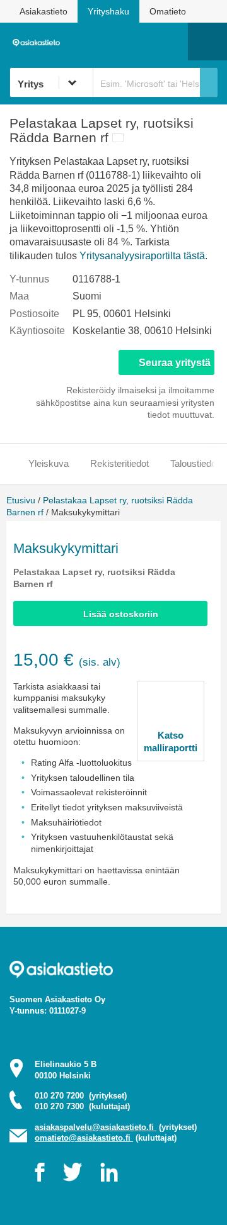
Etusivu (20, 500)
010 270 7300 (82, 1106)
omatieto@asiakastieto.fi (84, 1138)
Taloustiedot (194, 463)
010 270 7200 (81, 1095)
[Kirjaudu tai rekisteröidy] (172, 41)
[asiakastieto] (39, 41)
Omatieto (167, 11)
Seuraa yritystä (175, 362)
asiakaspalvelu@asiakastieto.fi (95, 1127)
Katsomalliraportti (170, 741)
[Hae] (209, 82)
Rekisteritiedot (119, 463)
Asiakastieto (43, 11)
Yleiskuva (48, 463)
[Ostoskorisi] (113, 41)
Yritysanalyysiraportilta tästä (142, 255)
